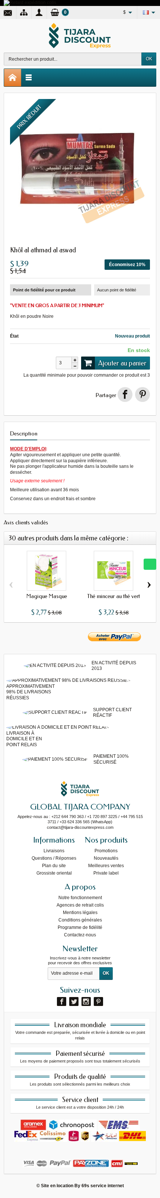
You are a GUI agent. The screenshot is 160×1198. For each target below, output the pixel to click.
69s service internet (102, 1185)
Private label (106, 873)
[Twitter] (74, 1001)
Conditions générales (80, 920)
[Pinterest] (142, 394)
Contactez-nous (80, 934)
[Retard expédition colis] (30, 2)
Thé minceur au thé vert (113, 596)
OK (149, 58)
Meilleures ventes (106, 865)
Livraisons (54, 850)
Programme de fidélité (80, 927)
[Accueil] (12, 77)
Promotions (106, 850)
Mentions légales (80, 912)
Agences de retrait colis (80, 905)
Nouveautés (106, 858)
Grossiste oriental (54, 873)
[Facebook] (61, 1001)
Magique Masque (46, 596)
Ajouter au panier (122, 363)
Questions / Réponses (54, 858)
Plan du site (54, 865)
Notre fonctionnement (80, 897)
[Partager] (125, 394)
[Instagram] (86, 1001)
